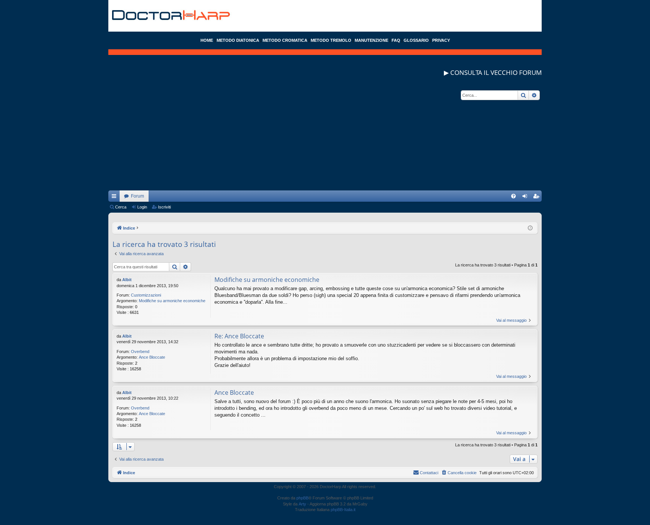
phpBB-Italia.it (343, 509)
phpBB (302, 498)
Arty (302, 504)
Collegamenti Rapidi (115, 197)
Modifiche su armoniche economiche (172, 300)
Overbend (140, 351)
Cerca (120, 207)
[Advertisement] (325, 137)
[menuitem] (513, 196)
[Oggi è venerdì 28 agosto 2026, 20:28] (530, 228)
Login (142, 207)
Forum (137, 196)
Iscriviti (164, 207)
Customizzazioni (146, 295)
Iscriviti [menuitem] (538, 197)
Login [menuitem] (526, 197)
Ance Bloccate (152, 357)
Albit (127, 279)
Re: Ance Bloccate (239, 336)
